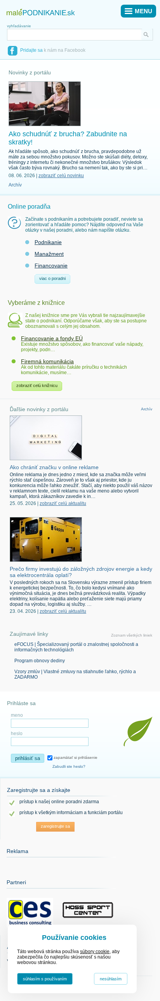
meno (17, 715)
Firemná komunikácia (47, 361)
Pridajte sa (31, 50)
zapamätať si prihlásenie (74, 757)
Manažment (49, 254)
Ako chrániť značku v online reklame (54, 467)
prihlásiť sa (27, 758)
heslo (17, 733)
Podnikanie (48, 242)
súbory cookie (95, 951)
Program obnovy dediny (39, 660)
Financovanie (51, 265)
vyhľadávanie (19, 26)
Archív (15, 185)
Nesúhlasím (111, 978)
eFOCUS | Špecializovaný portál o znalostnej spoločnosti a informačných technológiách (76, 647)
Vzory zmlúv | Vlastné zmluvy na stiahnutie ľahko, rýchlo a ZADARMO (75, 674)
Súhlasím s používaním (45, 978)
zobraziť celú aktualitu (63, 503)
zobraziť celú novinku (61, 175)
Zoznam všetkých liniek (131, 635)
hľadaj (147, 34)
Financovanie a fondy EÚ (52, 338)
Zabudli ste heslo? (68, 766)
